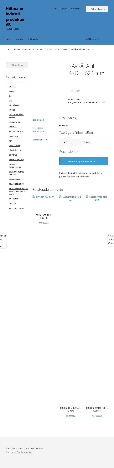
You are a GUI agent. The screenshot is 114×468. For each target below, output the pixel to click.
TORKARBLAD (15, 179)
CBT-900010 (97, 412)
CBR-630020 (43, 219)
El (10, 96)
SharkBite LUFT (15, 150)
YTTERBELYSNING (16, 208)
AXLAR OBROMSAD (30, 49)
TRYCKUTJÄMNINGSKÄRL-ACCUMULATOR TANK (18, 191)
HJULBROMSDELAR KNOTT (58, 49)
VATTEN (12, 203)
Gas (10, 100)
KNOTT (42, 49)
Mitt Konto (75, 8)
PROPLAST (13, 136)
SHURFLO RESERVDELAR (15, 165)
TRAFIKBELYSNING (16, 184)
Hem (10, 49)
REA (10, 141)
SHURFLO (13, 155)
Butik (55, 8)
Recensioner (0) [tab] (40, 139)
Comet (12, 91)
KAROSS (12, 126)
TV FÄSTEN (13, 198)
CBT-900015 (70, 412)
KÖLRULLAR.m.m (16, 131)
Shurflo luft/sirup (16, 159)
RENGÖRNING (14, 145)
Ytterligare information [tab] (38, 129)
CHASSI (17, 49)
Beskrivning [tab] (38, 119)
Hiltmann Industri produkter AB (15, 16)
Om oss (64, 8)
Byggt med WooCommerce (18, 452)
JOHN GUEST (14, 122)
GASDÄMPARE (14, 105)
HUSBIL (12, 110)
